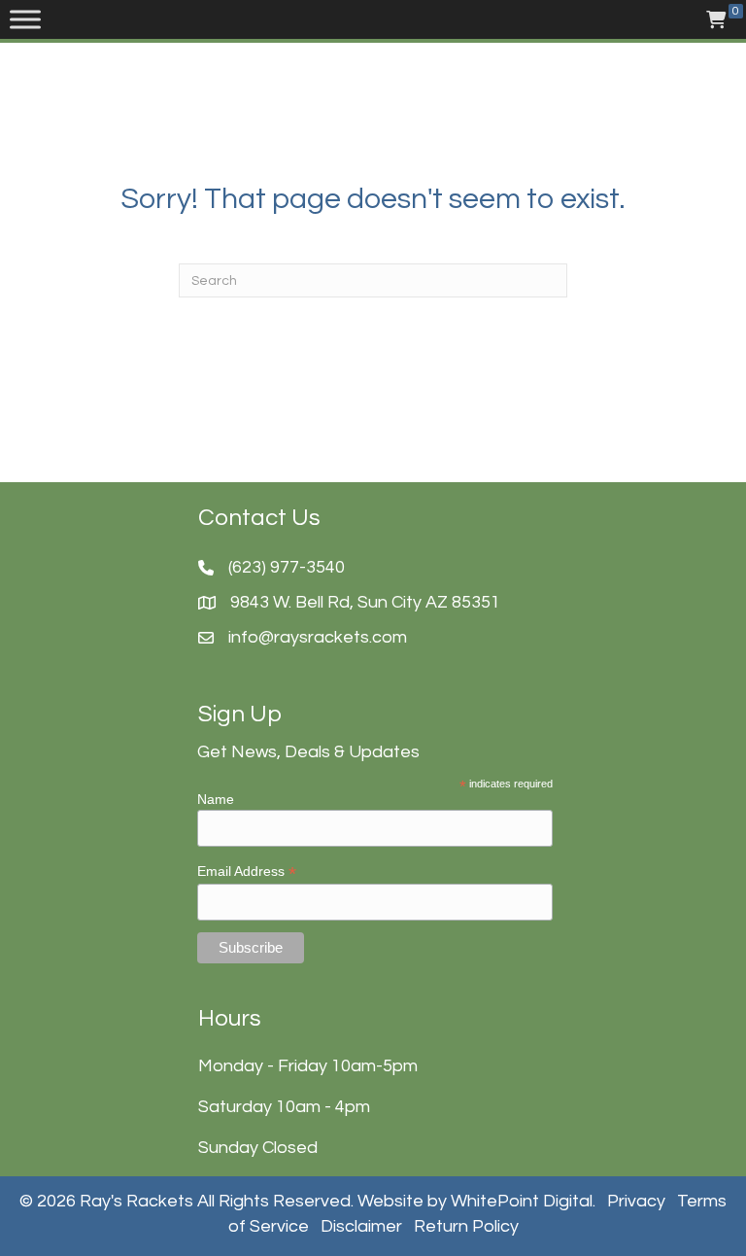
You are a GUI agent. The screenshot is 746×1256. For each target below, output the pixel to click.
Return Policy (466, 1226)
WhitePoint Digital (522, 1201)
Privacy (636, 1201)
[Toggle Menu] (25, 19)
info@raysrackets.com (317, 637)
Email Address (246, 871)
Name (215, 799)
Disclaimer (361, 1226)
